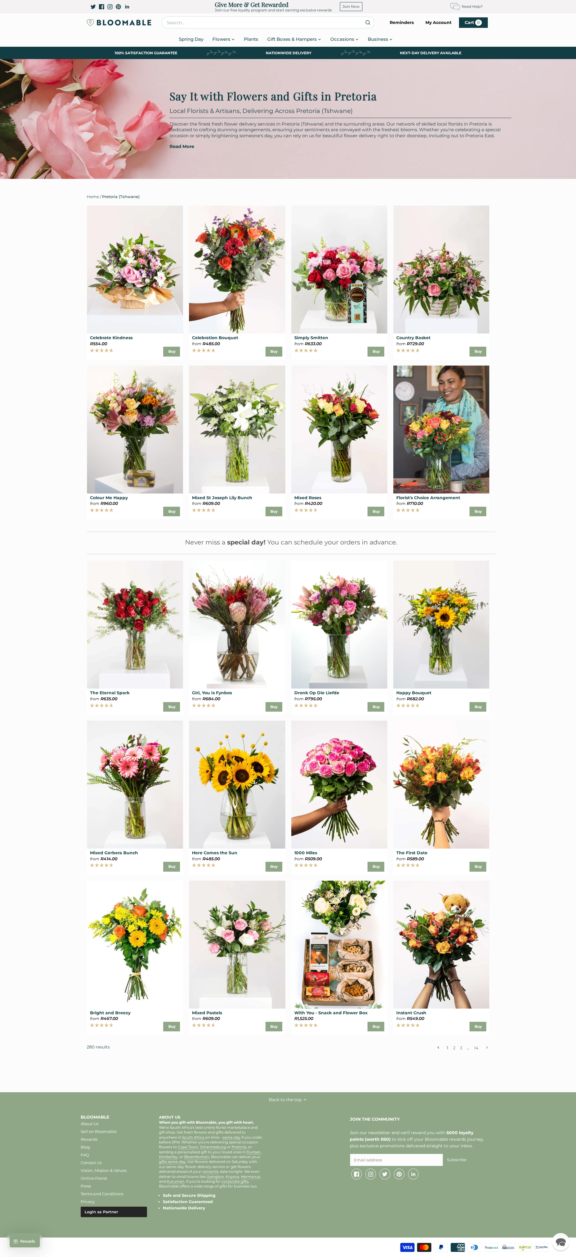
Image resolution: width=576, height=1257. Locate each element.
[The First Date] (441, 785)
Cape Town (188, 1147)
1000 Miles (305, 852)
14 (476, 1047)
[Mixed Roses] (339, 430)
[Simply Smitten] (339, 270)
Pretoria (239, 1147)
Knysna (232, 1177)
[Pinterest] (118, 7)
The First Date (412, 852)
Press (86, 1186)
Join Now (351, 6)
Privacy (88, 1201)
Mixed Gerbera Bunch (114, 852)
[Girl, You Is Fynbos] (237, 625)
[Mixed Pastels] (237, 945)
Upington (215, 1177)
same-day (232, 1137)
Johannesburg (213, 1147)
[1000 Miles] (339, 785)
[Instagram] (109, 7)
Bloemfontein (196, 1157)
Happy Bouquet (413, 692)
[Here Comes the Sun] (237, 785)
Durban (253, 1152)
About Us (89, 1123)
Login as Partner (101, 1211)
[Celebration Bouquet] (237, 270)
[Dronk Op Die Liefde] (339, 625)
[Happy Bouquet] (441, 625)
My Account (438, 22)
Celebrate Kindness (111, 337)
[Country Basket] (441, 270)
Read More (182, 146)
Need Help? (472, 6)
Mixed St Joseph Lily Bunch (222, 497)
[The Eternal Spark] (135, 625)
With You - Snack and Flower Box (331, 1012)
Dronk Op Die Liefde (316, 692)
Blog (85, 1147)
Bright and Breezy (110, 1012)
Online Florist (94, 1178)
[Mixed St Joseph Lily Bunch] (237, 430)
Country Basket (413, 337)
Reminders (402, 22)
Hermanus (250, 1177)
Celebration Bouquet (215, 337)
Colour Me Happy (109, 497)
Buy (172, 351)
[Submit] (368, 22)
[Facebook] (101, 7)
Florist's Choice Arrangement (428, 497)
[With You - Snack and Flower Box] (339, 945)
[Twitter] (93, 7)
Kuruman (175, 1181)
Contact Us (91, 1162)
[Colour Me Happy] (135, 430)
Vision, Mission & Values (104, 1170)
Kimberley (168, 1157)
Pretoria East (479, 135)
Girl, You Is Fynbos (212, 692)
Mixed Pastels (207, 1012)
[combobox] (268, 22)
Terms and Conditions (102, 1193)
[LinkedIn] (127, 7)
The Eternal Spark (110, 692)
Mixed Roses (307, 497)
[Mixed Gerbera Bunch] (135, 785)
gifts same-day (172, 1162)
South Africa (193, 1137)
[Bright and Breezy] (135, 945)
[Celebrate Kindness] (135, 270)
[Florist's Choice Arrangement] (441, 430)
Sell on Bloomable (99, 1131)
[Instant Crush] (441, 945)
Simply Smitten (311, 337)
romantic (210, 1172)
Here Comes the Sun (214, 852)
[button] (560, 1241)
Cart (472, 22)
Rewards (89, 1139)
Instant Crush (411, 1012)
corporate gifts (235, 1181)
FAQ (85, 1154)
